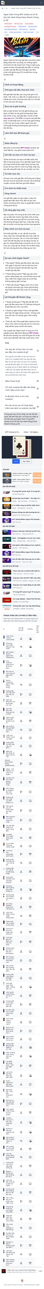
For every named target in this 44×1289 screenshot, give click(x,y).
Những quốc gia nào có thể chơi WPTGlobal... (10, 950)
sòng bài (7, 8)
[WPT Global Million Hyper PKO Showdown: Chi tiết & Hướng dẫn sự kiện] (6, 520)
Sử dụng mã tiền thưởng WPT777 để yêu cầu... (10, 1191)
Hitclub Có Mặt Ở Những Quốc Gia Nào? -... (10, 1244)
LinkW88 (22, 609)
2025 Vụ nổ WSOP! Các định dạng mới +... (10, 1030)
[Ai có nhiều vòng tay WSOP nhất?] (6, 506)
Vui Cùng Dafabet (24, 602)
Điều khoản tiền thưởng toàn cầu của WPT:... (10, 968)
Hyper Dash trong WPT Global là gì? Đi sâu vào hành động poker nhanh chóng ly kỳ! (25, 8)
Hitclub (14, 501)
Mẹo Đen (15, 548)
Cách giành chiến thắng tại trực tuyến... (10, 1111)
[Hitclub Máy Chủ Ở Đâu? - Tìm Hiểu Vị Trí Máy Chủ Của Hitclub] (6, 499)
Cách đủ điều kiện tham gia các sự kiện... (10, 711)
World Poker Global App (22, 473)
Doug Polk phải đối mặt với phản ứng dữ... (10, 879)
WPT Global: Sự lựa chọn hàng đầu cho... (10, 959)
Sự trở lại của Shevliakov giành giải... (10, 853)
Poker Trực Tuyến (27, 562)
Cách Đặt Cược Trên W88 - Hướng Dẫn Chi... (10, 986)
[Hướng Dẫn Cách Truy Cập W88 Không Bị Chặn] (6, 607)
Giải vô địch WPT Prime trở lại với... (10, 1038)
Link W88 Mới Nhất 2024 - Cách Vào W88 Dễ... (10, 1064)
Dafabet (15, 602)
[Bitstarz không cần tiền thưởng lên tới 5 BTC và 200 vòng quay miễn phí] (6, 513)
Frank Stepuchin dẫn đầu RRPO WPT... (10, 1083)
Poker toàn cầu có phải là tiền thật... (10, 923)
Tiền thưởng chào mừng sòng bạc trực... (10, 1262)
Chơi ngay (37, 475)
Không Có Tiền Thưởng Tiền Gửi (21, 515)
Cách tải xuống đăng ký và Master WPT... (10, 1156)
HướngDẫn (16, 609)
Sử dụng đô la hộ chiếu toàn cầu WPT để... (10, 1003)
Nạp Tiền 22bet (31, 541)
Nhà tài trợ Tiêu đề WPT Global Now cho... (10, 1103)
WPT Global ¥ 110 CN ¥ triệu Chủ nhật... (10, 819)
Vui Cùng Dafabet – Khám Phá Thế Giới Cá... (10, 906)
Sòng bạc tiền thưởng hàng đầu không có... (10, 888)
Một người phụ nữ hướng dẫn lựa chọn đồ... (10, 809)
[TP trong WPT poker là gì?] (6, 492)
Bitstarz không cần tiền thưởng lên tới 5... (10, 1174)
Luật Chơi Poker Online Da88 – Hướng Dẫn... (10, 915)
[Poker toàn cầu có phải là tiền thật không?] (6, 572)
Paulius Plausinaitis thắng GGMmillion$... (10, 762)
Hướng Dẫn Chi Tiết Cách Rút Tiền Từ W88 (10, 693)
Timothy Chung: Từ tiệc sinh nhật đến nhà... (9, 1121)
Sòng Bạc (25, 581)
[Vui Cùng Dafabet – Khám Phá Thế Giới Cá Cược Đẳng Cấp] (6, 600)
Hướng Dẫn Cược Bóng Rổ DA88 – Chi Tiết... (10, 977)
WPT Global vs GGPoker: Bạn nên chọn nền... (10, 791)
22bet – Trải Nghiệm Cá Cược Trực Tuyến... (10, 771)
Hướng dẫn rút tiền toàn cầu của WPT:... (10, 745)
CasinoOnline (29, 609)
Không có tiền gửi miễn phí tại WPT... (10, 1131)
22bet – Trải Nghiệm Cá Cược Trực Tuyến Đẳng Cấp (31, 432)
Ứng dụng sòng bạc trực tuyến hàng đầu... (10, 1209)
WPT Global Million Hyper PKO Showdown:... (10, 654)
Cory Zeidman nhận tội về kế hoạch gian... (10, 664)
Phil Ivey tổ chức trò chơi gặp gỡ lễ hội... (10, 674)
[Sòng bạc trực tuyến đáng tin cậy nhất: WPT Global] (6, 586)
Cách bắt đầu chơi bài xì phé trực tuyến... (10, 1182)
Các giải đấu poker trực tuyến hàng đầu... (10, 828)
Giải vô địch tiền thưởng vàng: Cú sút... (10, 1140)
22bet (14, 541)
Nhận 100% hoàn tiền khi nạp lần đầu (22, 479)
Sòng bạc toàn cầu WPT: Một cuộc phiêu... (10, 1218)
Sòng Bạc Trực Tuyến (35, 548)
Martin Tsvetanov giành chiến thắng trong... (10, 683)
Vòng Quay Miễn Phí (28, 534)
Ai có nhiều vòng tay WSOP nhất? (10, 845)
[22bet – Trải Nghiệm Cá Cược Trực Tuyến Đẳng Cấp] (6, 539)
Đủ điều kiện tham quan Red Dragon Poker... (10, 1235)
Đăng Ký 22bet (21, 541)
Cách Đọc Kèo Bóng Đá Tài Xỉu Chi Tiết (10, 1253)
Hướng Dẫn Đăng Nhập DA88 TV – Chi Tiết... (10, 1046)
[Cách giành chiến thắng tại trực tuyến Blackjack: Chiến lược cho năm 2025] (6, 546)
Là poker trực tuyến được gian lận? (9, 837)
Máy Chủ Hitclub (22, 501)
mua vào (7, 118)
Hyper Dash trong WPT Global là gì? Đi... (10, 720)
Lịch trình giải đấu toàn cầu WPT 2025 (9, 1074)
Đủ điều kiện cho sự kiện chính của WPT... (10, 1012)
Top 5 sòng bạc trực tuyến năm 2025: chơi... (10, 1200)
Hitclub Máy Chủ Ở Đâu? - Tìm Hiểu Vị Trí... (10, 897)
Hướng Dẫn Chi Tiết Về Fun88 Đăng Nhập (10, 871)
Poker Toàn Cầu (17, 574)
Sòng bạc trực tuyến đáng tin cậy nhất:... (10, 646)
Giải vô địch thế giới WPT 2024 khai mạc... (10, 729)
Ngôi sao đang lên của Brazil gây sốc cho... (10, 702)
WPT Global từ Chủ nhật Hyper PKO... (10, 1148)
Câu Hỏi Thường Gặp (18, 494)
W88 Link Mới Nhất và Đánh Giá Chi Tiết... (10, 754)
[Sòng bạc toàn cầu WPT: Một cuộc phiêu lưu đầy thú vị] (6, 579)
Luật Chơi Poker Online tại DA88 (10, 737)
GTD (20, 118)
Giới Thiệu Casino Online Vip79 (9, 1021)
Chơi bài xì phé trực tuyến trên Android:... (9, 931)
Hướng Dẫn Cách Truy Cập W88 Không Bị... (10, 1165)
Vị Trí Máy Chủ (33, 501)
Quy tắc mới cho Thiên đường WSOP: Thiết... (10, 781)
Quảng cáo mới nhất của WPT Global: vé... (10, 800)
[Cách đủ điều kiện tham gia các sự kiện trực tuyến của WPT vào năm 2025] (6, 560)
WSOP (14, 508)
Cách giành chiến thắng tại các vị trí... (10, 995)
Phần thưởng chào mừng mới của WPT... (10, 1055)
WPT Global (25, 148)
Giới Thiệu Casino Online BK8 (10, 638)
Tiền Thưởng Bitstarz (38, 515)
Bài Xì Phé (29, 508)
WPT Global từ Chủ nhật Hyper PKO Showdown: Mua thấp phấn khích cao (12, 432)
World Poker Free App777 (21, 475)
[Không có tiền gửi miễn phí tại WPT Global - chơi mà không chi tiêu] (6, 532)
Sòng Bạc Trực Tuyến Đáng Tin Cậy (32, 588)
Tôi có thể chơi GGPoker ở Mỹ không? (9, 1227)
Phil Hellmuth (21, 508)
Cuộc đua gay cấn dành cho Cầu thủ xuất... (9, 941)
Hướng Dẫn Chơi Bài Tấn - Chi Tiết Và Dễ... (10, 862)
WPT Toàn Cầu (16, 522)
